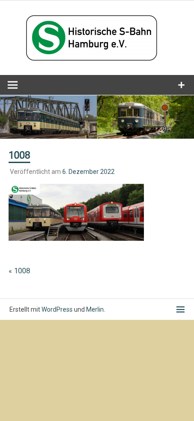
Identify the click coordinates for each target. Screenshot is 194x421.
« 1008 (19, 271)
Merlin (95, 309)
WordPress (57, 309)
